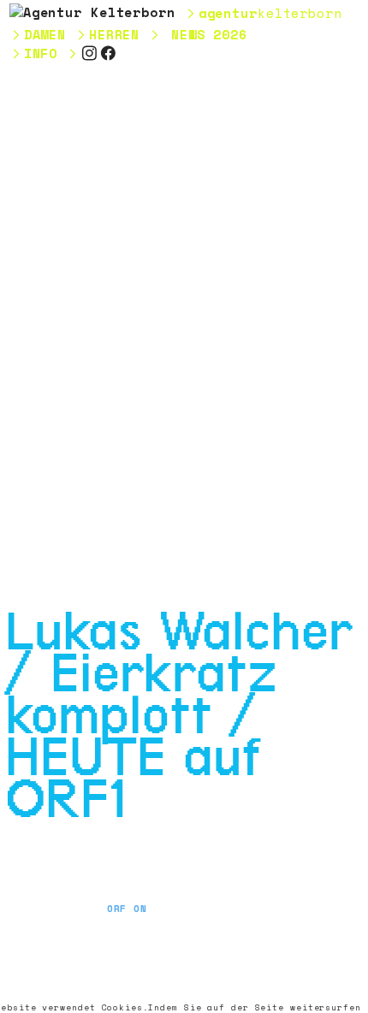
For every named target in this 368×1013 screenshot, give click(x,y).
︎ (89, 53)
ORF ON (127, 908)
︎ (108, 53)
